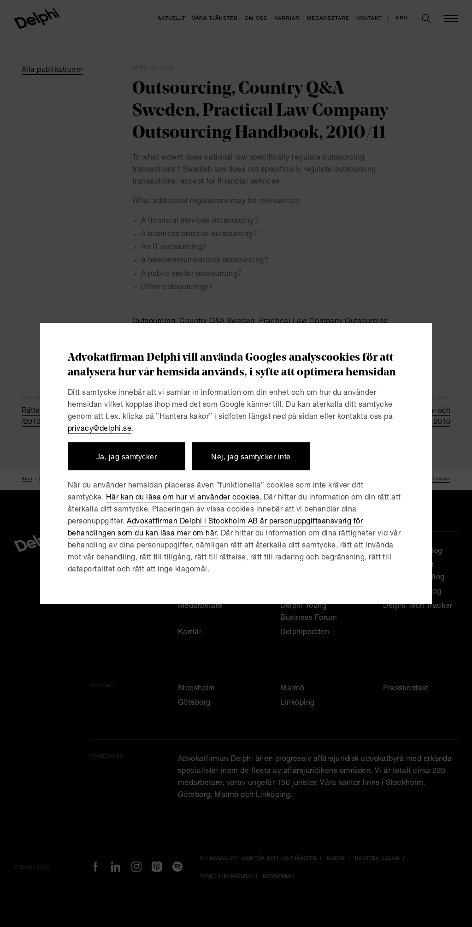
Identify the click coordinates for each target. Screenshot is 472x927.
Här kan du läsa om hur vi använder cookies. (184, 498)
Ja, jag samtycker (126, 457)
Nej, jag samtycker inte (250, 457)
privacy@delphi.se (99, 429)
